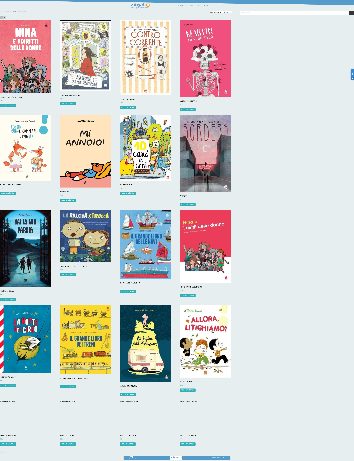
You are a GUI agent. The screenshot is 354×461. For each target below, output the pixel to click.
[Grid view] (1, 17)
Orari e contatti (193, 6)
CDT (131, 457)
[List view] (4, 17)
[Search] (351, 13)
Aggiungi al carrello (7, 105)
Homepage (181, 6)
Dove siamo (205, 6)
